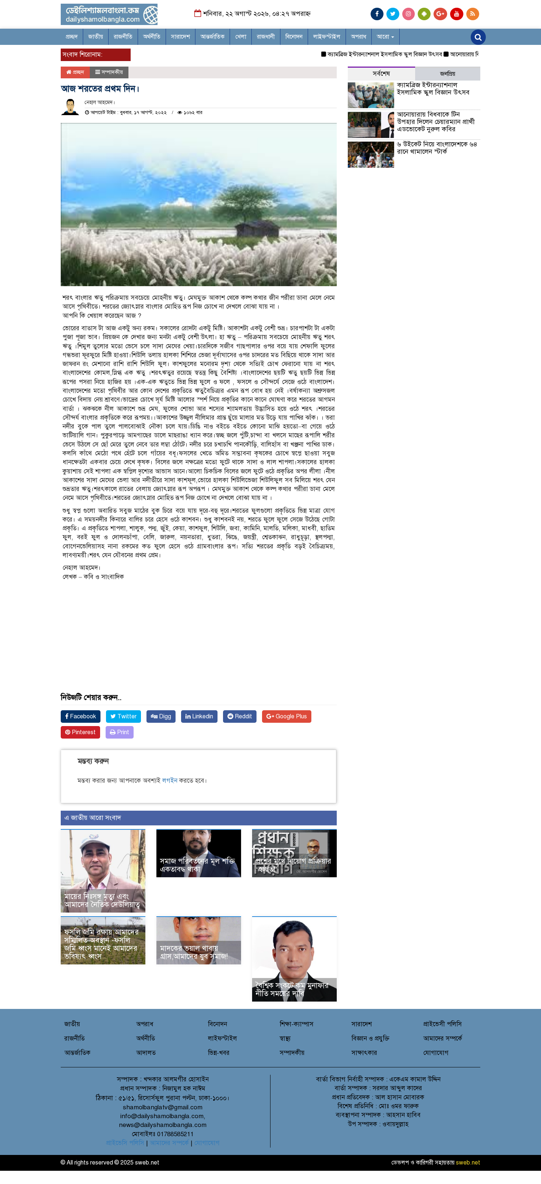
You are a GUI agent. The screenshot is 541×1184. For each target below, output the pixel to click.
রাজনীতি (123, 36)
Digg (164, 716)
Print (122, 732)
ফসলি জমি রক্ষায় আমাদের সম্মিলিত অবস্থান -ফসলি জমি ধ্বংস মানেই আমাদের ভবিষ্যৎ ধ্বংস (101, 944)
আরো (383, 36)
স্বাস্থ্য (285, 1038)
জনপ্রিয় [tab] (447, 74)
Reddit (242, 716)
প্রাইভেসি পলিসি (125, 1143)
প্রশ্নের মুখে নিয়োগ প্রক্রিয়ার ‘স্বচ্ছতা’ (293, 865)
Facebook (82, 716)
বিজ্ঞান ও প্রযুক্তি (370, 1038)
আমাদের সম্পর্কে (442, 1038)
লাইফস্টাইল (326, 36)
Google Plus (290, 716)
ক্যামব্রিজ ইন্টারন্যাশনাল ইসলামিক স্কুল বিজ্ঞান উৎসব (368, 54)
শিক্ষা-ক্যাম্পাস (297, 1024)
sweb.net (468, 1162)
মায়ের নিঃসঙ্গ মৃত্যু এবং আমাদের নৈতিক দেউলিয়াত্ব (102, 900)
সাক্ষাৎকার (364, 1053)
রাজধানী (266, 36)
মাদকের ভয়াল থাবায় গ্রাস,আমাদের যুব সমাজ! (194, 952)
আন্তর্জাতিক (212, 36)
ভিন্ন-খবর (219, 1053)
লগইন (169, 781)
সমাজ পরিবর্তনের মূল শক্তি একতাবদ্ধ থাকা (197, 865)
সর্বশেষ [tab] (381, 74)
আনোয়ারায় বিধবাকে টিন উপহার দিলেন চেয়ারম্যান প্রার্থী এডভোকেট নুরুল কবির (436, 121)
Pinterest (83, 732)
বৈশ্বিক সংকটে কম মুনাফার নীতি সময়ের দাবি (292, 989)
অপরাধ (358, 36)
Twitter (126, 716)
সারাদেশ (180, 36)
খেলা (240, 36)
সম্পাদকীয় (112, 72)
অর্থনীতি (151, 36)
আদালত (146, 1053)
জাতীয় (95, 36)
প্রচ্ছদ (72, 36)
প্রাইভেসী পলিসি (442, 1024)
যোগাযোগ (436, 1053)
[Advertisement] (199, 642)
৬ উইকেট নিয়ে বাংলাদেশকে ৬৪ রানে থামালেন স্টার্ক (437, 148)
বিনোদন (294, 36)
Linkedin (202, 716)
